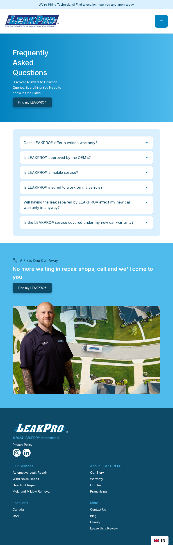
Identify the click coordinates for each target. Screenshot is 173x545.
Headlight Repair (24, 485)
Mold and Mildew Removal (31, 491)
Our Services (23, 466)
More (94, 503)
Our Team (97, 485)
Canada (18, 509)
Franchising (98, 491)
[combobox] (159, 540)
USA (16, 516)
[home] (32, 21)
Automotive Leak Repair (30, 472)
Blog (93, 516)
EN (163, 540)
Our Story (97, 472)
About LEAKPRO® (105, 466)
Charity (95, 522)
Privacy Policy (22, 444)
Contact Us (98, 509)
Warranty (96, 479)
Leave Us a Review (104, 528)
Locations (20, 503)
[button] (161, 21)
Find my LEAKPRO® (32, 102)
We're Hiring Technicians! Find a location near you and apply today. (86, 4)
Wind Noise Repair (26, 479)
